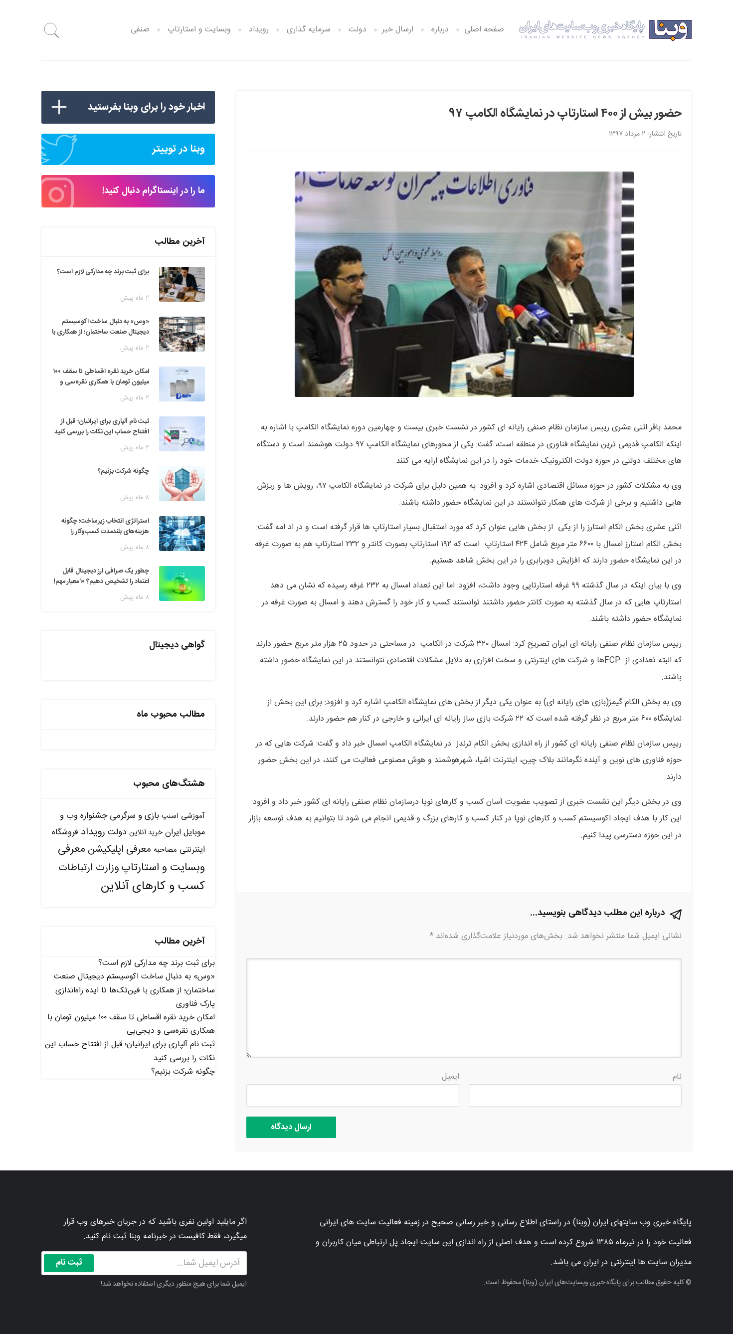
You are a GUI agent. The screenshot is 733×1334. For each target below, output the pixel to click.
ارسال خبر (397, 29)
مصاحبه (165, 850)
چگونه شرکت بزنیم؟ (183, 1072)
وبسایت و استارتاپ (199, 29)
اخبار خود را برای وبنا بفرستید (146, 107)
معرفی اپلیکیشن (119, 850)
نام (677, 1077)
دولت (357, 29)
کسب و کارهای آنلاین (153, 887)
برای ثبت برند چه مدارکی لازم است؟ (156, 963)
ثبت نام (69, 1263)
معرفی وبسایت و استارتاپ (131, 858)
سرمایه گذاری (309, 29)
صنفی (140, 29)
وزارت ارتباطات (88, 868)
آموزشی (193, 816)
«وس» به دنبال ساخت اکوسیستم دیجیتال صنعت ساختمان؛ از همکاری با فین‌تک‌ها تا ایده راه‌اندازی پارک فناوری (134, 990)
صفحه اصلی (484, 29)
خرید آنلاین (146, 833)
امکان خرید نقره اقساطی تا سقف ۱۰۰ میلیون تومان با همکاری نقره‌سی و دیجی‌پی (131, 1024)
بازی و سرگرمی (134, 816)
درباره (440, 29)
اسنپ (170, 816)
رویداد (259, 29)
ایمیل (450, 1077)
